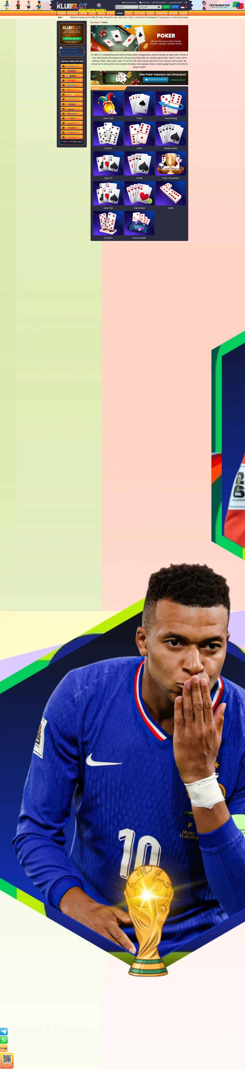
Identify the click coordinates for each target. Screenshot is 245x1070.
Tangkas (150, 13)
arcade (110, 13)
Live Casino (139, 13)
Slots (92, 13)
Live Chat (145, 2)
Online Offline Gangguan (72, 141)
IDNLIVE (101, 13)
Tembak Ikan (161, 13)
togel (129, 13)
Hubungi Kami (160, 2)
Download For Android (157, 80)
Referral (173, 13)
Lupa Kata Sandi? (176, 2)
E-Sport (83, 13)
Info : (60, 17)
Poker (120, 13)
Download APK (130, 2)
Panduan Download (177, 80)
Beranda (62, 13)
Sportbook (72, 13)
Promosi (183, 13)
